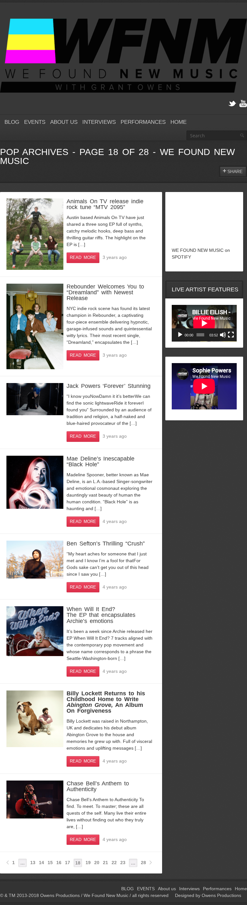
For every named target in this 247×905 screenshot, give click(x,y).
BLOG (12, 122)
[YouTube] (243, 104)
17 (67, 862)
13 (32, 862)
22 (114, 862)
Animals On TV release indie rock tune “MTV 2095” (105, 204)
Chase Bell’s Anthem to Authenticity (98, 786)
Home (178, 122)
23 (122, 862)
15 (50, 862)
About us (64, 122)
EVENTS (34, 122)
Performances (143, 122)
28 (143, 862)
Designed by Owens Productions (208, 895)
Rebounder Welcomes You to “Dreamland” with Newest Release (105, 292)
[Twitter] (232, 104)
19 (88, 862)
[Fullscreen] (231, 335)
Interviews (99, 122)
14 (41, 862)
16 (58, 862)
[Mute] (223, 335)
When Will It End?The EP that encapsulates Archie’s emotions (101, 615)
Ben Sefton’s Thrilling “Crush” (106, 543)
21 (105, 862)
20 (96, 862)
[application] (204, 323)
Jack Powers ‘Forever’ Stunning (109, 386)
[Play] (180, 335)
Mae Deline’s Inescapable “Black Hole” (100, 461)
